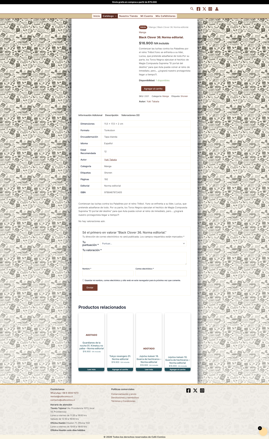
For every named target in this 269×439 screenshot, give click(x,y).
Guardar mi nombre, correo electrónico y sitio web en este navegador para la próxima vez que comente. (133, 280)
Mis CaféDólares (166, 16)
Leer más (91, 369)
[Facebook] (198, 9)
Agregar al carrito (153, 88)
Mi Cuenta (147, 16)
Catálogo (108, 16)
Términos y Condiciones (123, 401)
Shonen (184, 96)
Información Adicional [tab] (90, 115)
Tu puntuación (90, 243)
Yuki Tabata (153, 101)
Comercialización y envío (123, 394)
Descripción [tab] (111, 115)
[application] (115, 16)
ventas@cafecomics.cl (61, 396)
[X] (204, 9)
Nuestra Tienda (128, 16)
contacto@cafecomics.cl (62, 400)
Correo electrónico (144, 268)
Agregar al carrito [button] (120, 369)
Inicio (96, 16)
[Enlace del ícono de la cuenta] (217, 9)
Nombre (86, 268)
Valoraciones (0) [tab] (130, 115)
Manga (152, 27)
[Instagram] (210, 9)
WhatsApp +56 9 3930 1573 (64, 393)
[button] (192, 8)
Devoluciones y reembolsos (125, 397)
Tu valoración (92, 250)
